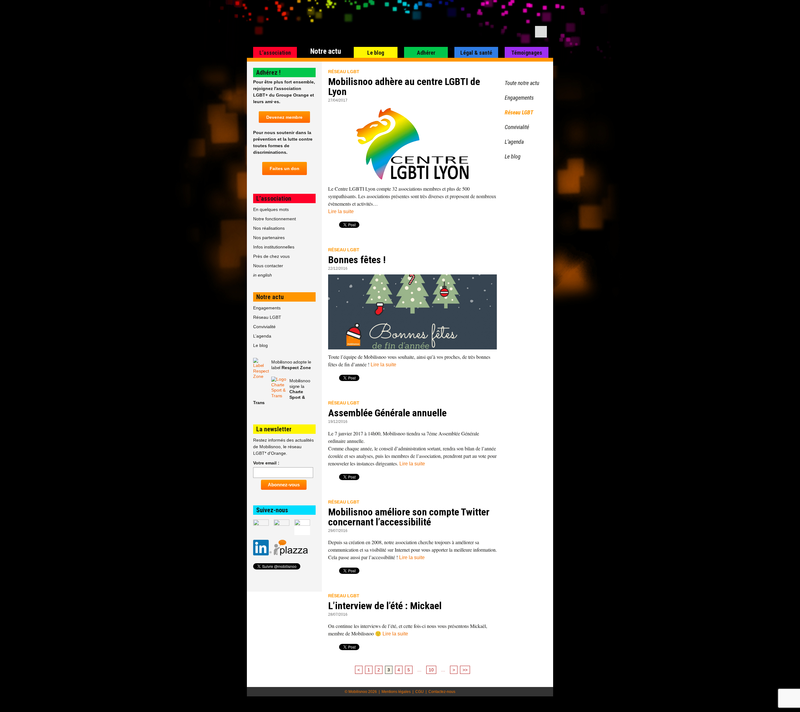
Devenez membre (284, 117)
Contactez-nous (441, 691)
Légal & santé (476, 52)
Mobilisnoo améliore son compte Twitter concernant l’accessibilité (408, 517)
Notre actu (325, 51)
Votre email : (266, 462)
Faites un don (284, 168)
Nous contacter (268, 265)
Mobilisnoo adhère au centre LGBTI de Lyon (404, 87)
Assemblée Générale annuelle (387, 413)
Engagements (267, 307)
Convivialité (264, 326)
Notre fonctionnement (274, 218)
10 (431, 669)
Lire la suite (341, 211)
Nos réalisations (269, 228)
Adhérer (426, 52)
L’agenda (262, 335)
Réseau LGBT (343, 71)
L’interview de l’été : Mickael (385, 606)
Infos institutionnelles (273, 246)
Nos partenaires (269, 237)
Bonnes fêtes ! (357, 260)
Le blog (375, 52)
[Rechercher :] (541, 31)
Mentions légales (396, 691)
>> (465, 669)
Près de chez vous (271, 256)
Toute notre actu (522, 83)
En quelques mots (271, 209)
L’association (275, 52)
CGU (419, 691)
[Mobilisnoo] (327, 23)
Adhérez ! (268, 72)
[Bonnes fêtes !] (412, 311)
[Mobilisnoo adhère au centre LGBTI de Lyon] (412, 143)
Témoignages (526, 52)
